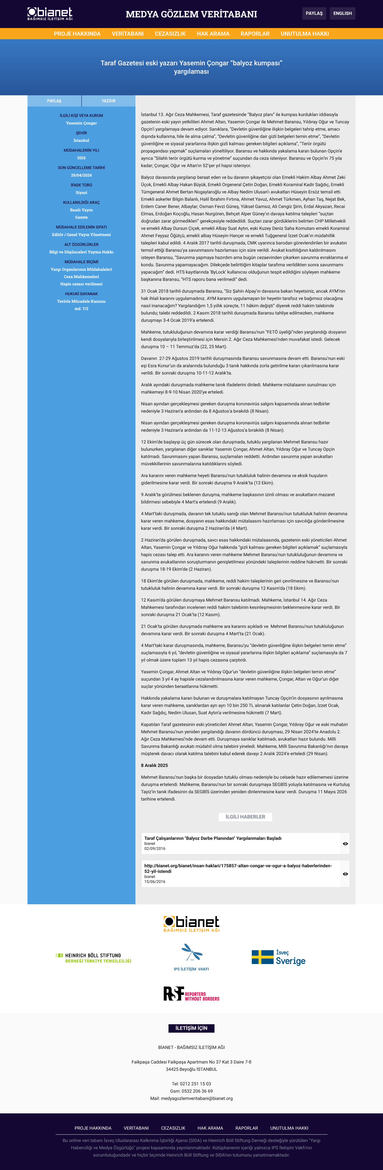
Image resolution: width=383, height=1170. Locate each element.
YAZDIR (109, 101)
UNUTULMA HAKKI (305, 33)
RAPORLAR (255, 33)
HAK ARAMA (213, 33)
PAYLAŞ (314, 13)
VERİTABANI (128, 33)
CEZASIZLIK (170, 33)
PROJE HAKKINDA (77, 33)
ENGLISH (342, 13)
